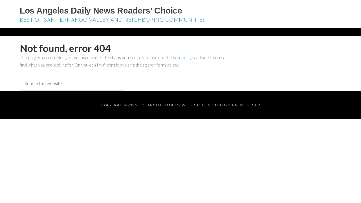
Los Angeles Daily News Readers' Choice (101, 10)
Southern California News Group (225, 105)
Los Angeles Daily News (164, 105)
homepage (183, 57)
